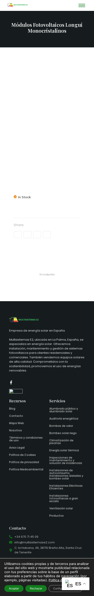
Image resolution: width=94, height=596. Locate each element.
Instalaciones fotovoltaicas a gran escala (63, 498)
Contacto (16, 416)
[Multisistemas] (17, 5)
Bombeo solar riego (63, 433)
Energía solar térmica (64, 450)
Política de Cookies (22, 455)
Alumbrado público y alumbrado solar (63, 410)
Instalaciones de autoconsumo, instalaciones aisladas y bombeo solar (66, 474)
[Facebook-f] (11, 382)
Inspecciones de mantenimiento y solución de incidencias (65, 460)
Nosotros (15, 430)
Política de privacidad (24, 462)
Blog (12, 408)
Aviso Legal (17, 447)
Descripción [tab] (47, 274)
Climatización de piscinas (61, 441)
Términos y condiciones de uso (26, 439)
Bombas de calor (61, 426)
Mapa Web (16, 423)
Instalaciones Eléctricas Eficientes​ (66, 487)
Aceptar (14, 588)
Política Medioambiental (26, 469)
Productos (56, 516)
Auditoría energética (63, 418)
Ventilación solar (61, 508)
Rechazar (36, 588)
